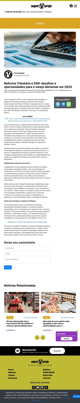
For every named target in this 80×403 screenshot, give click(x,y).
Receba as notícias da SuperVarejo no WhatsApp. (27, 222)
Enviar (7, 267)
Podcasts (12, 378)
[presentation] (37, 337)
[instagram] (34, 387)
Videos (11, 375)
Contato (47, 378)
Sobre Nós (47, 375)
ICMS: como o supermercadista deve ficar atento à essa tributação (27, 119)
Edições (46, 369)
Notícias (12, 372)
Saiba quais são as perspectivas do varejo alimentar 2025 (27, 121)
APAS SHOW (49, 372)
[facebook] (58, 104)
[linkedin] (63, 104)
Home (11, 369)
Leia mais (10, 330)
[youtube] (69, 104)
